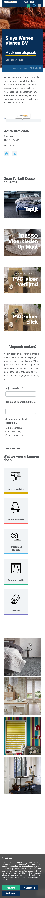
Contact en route (14, 59)
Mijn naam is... (14, 388)
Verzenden (12, 448)
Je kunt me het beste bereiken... (16, 421)
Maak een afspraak (20, 52)
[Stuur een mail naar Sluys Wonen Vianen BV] (14, 153)
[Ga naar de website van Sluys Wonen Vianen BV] (6, 153)
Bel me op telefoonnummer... (20, 403)
